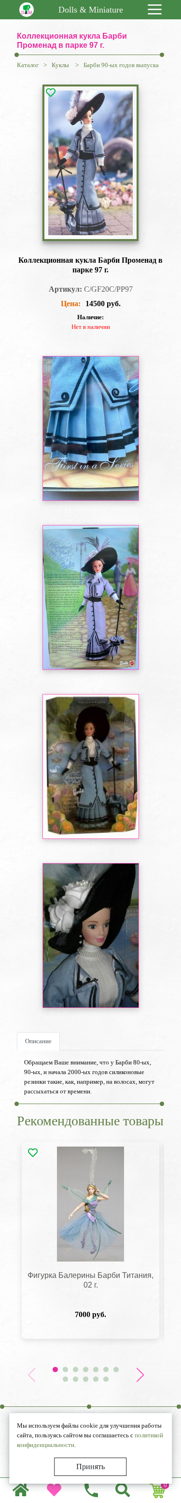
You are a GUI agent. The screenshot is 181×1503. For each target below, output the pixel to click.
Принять (90, 1466)
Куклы (61, 65)
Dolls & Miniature (90, 9)
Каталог (28, 65)
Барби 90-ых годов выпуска (121, 65)
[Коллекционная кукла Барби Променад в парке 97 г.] (90, 162)
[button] (139, 1375)
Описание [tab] (38, 1041)
